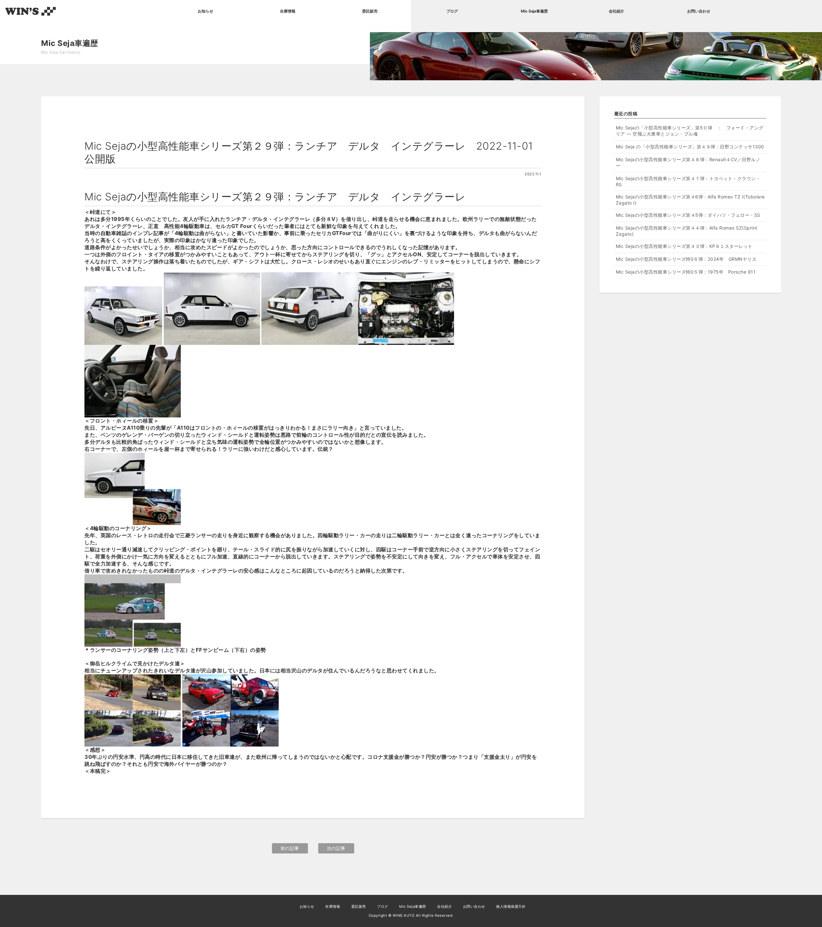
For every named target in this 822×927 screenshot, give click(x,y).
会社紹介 (616, 11)
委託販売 (370, 11)
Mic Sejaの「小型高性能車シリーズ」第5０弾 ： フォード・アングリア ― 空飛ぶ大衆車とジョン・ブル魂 (690, 130)
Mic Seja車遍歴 (534, 11)
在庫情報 (287, 11)
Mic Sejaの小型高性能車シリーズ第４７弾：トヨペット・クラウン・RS (688, 181)
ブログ (452, 11)
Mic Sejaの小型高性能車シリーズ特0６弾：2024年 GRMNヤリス (686, 259)
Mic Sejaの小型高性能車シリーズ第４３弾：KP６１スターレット (684, 246)
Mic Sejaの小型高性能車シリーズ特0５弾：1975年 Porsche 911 (686, 272)
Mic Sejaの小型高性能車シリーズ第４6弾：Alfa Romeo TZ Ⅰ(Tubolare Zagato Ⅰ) (690, 200)
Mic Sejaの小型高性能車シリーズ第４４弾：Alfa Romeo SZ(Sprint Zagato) (686, 231)
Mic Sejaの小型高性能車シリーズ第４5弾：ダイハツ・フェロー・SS (690, 215)
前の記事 (290, 848)
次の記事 (336, 848)
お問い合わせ (698, 11)
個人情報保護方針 (511, 906)
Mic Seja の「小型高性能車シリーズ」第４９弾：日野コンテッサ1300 (690, 146)
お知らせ (205, 11)
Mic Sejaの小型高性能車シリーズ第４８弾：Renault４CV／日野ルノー (688, 162)
